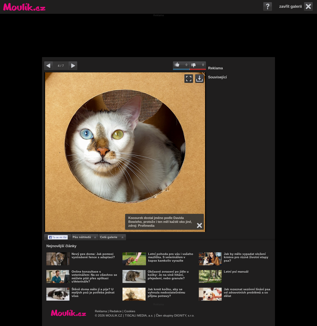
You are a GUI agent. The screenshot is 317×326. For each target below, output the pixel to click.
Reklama (101, 311)
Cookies (129, 311)
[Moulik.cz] (24, 7)
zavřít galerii (290, 6)
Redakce (116, 311)
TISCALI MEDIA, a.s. (139, 315)
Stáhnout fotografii (199, 78)
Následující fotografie (165, 152)
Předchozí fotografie (84, 152)
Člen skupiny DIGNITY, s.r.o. (175, 315)
